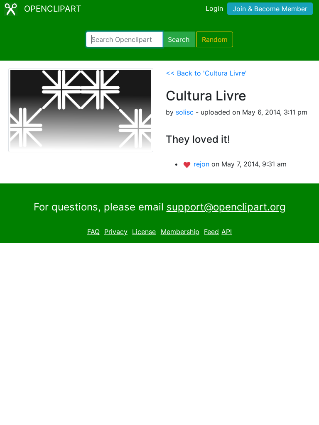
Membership (180, 231)
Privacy (116, 231)
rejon (202, 164)
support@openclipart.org (226, 207)
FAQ (93, 231)
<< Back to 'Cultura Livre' (206, 73)
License (144, 231)
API (226, 231)
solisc (185, 112)
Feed (211, 231)
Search (178, 39)
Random (215, 39)
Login (214, 8)
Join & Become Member (270, 9)
